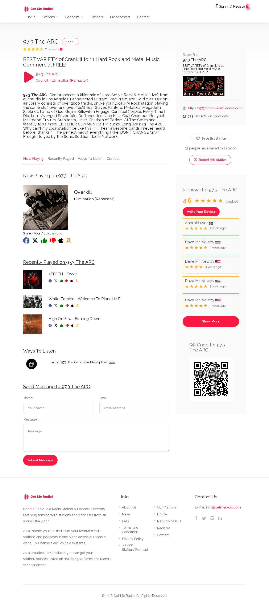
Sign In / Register (232, 6)
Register (163, 528)
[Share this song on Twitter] (35, 242)
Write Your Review (201, 212)
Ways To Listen (90, 158)
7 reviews (52, 49)
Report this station (212, 160)
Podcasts (72, 17)
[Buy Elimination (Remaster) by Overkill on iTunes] (61, 242)
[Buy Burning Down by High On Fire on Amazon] (78, 325)
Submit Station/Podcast (135, 547)
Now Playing (33, 158)
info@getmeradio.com (223, 507)
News (126, 514)
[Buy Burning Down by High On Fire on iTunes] (72, 325)
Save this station (214, 138)
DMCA (162, 514)
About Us (129, 507)
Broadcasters (120, 17)
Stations (49, 17)
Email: (103, 398)
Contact (143, 17)
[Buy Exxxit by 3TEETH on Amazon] (77, 281)
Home (31, 17)
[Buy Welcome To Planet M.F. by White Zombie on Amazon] (78, 306)
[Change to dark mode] (248, 6)
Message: (30, 419)
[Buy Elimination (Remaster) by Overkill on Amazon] (69, 242)
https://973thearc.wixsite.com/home (215, 108)
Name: (28, 398)
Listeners (96, 17)
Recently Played (60, 158)
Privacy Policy (133, 539)
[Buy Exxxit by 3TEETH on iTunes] (72, 281)
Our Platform (167, 507)
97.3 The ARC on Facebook (207, 116)
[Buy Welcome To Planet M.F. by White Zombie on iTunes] (72, 306)
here (112, 362)
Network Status (169, 521)
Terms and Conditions (130, 530)
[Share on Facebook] (26, 242)
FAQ (125, 521)
